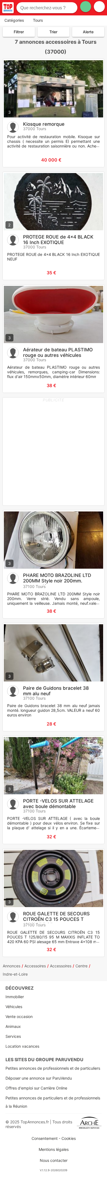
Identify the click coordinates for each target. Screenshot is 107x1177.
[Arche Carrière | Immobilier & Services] (89, 1124)
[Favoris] (13, 160)
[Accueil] (8, 7)
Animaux (13, 1026)
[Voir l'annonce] (91, 160)
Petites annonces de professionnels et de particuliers (52, 1068)
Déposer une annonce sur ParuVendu (38, 1078)
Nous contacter (53, 1160)
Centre (81, 966)
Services (13, 1036)
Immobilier (14, 996)
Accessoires (35, 966)
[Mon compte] (99, 6)
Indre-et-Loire (15, 974)
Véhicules (13, 1006)
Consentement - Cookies (54, 1138)
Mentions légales (54, 1149)
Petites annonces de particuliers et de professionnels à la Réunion (52, 1102)
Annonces (11, 966)
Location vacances (22, 1046)
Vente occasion (19, 1016)
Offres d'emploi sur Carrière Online (36, 1088)
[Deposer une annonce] (85, 6)
